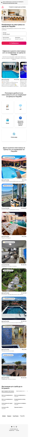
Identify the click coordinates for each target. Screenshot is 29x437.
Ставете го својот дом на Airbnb (17, 7)
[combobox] (14, 34)
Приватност (12, 430)
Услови (17, 430)
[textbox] (8, 39)
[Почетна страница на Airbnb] (3, 7)
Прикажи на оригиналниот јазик (10, 3)
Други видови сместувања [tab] (8, 391)
